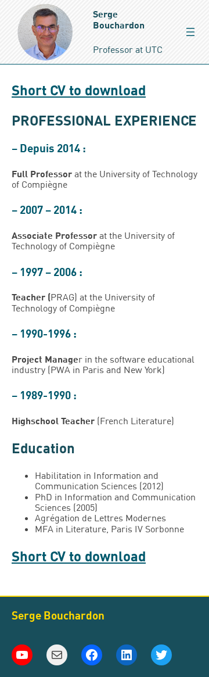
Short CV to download (79, 89)
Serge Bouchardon (119, 19)
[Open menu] (190, 32)
